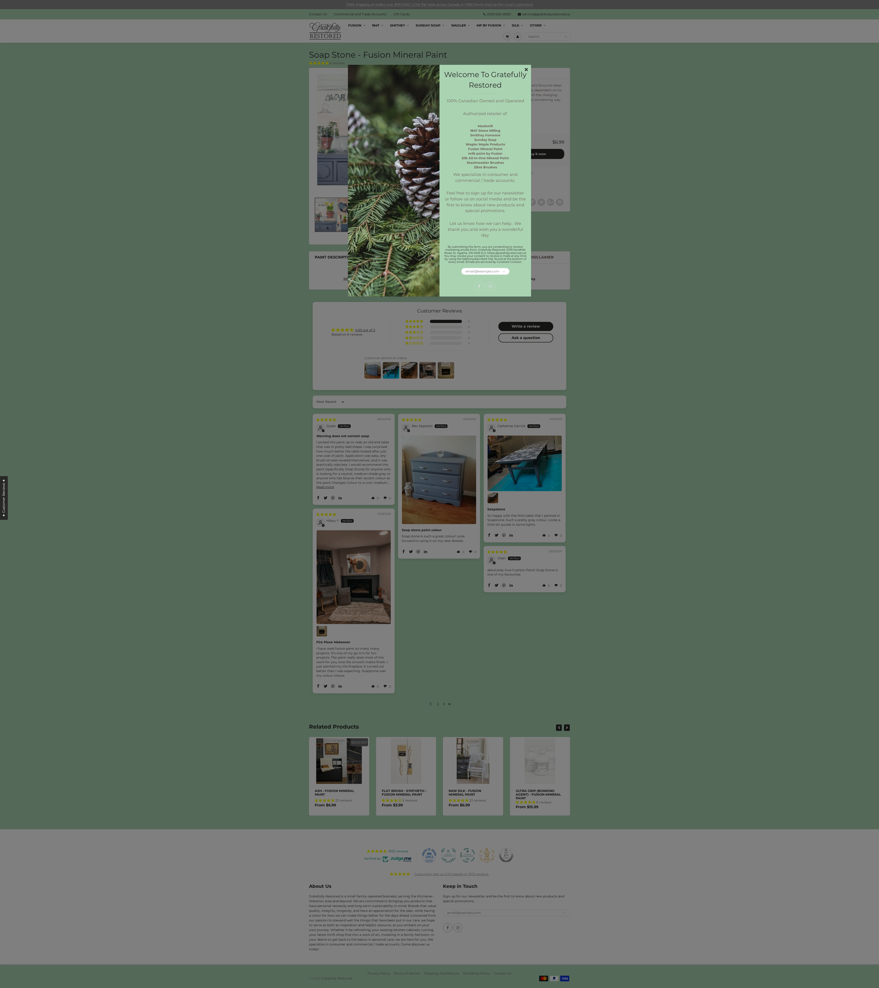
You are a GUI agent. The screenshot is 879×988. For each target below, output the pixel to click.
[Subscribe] (503, 271)
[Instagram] (490, 286)
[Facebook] (479, 286)
